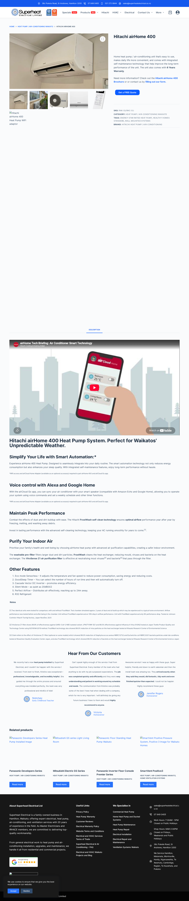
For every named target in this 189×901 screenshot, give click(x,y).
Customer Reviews (84, 821)
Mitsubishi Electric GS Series (69, 771)
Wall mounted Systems (137, 121)
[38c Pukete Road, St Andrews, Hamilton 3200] (39, 3)
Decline (26, 891)
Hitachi (105, 12)
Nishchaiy (37, 698)
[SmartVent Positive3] (160, 751)
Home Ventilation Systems (152, 778)
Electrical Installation (122, 834)
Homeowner (99, 715)
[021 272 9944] (102, 3)
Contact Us (144, 12)
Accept (13, 891)
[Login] (178, 12)
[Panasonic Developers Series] (29, 751)
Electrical (129, 12)
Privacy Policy (82, 812)
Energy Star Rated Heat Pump (136, 118)
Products (88, 12)
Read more (17, 784)
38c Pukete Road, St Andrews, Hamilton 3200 (62, 3)
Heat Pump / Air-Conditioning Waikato (146, 114)
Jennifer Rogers (155, 693)
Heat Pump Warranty (85, 816)
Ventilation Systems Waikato (126, 847)
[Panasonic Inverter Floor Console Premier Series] (116, 751)
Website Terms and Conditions (90, 831)
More (158, 12)
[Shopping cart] (171, 12)
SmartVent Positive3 (151, 771)
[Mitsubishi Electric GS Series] (72, 751)
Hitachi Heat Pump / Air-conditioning (142, 124)
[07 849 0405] (85, 3)
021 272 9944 (111, 3)
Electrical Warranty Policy (87, 826)
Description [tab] (94, 330)
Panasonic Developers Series (25, 771)
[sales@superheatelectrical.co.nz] (120, 3)
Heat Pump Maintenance (124, 824)
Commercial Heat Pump (123, 812)
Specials (69, 12)
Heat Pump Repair (121, 829)
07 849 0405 (93, 3)
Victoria (98, 712)
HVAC (115, 12)
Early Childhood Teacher (43, 701)
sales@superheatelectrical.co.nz (137, 3)
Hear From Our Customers (94, 653)
